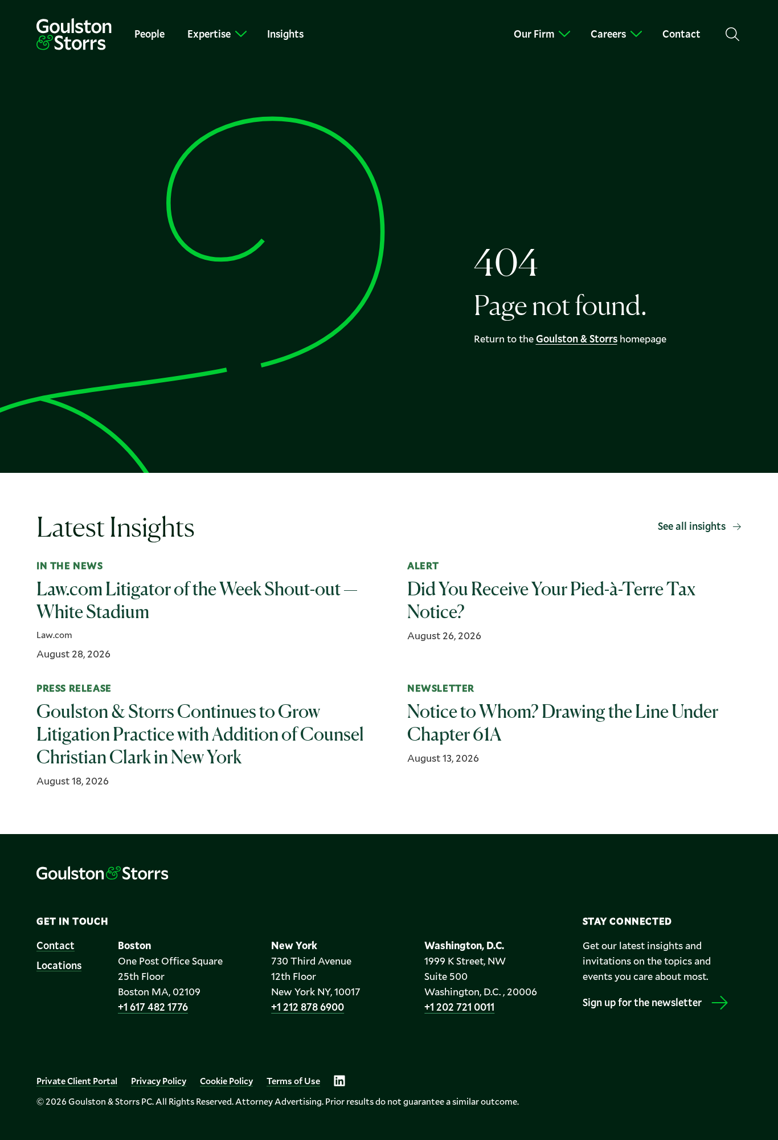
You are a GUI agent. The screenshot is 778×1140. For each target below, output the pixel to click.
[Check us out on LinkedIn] (339, 1081)
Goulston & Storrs (576, 338)
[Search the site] (732, 34)
